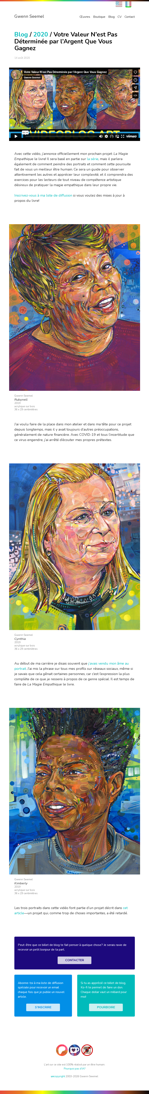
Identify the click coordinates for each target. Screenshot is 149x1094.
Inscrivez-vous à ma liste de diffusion (43, 195)
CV (120, 17)
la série (92, 159)
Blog (111, 17)
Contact (130, 17)
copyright (58, 1076)
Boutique (99, 17)
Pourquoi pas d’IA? (74, 1068)
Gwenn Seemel (29, 16)
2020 (40, 34)
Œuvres (85, 17)
